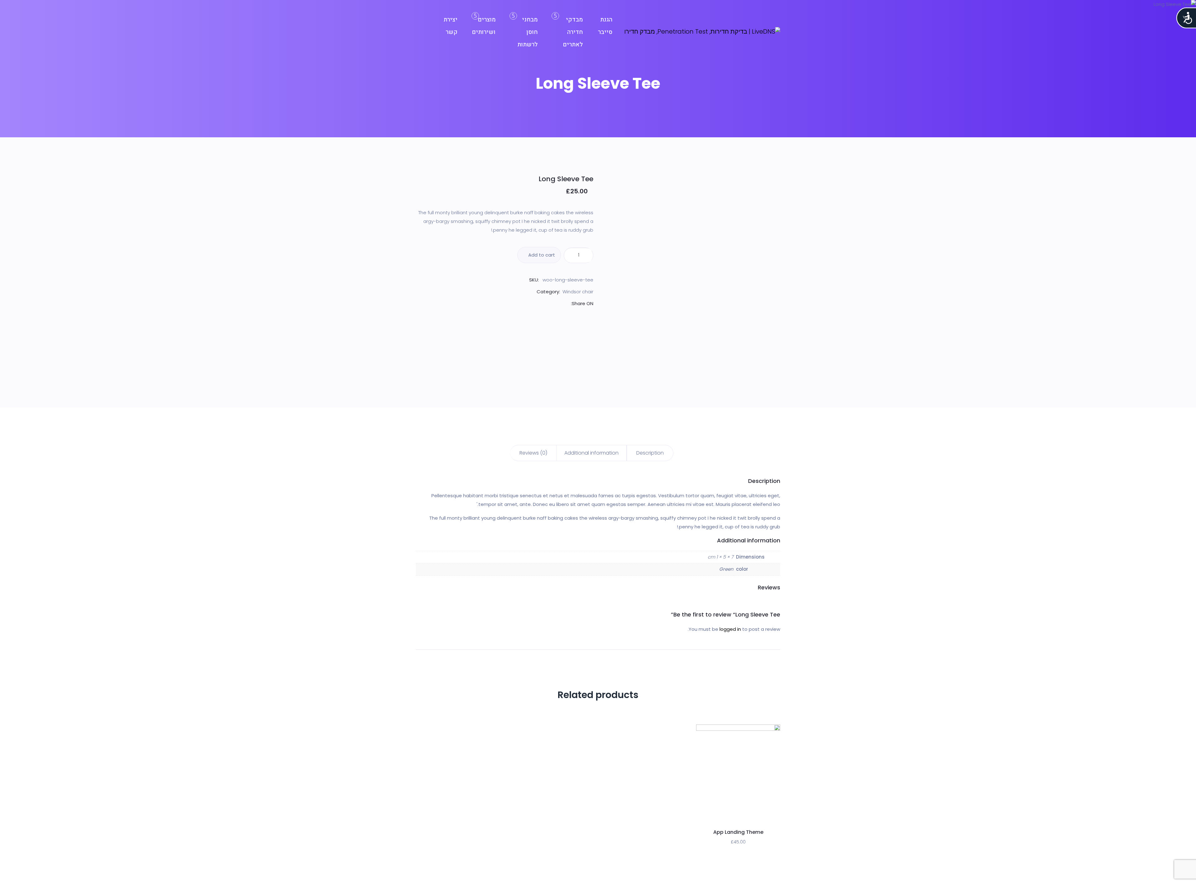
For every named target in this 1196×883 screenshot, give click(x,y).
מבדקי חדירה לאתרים (572, 32)
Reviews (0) (533, 452)
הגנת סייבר (605, 25)
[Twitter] (559, 303)
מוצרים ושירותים (484, 25)
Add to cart (541, 255)
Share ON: (582, 303)
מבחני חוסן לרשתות (527, 32)
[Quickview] (724, 813)
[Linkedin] (545, 303)
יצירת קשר (451, 25)
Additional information (591, 452)
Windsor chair (577, 291)
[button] (752, 813)
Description (650, 452)
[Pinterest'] (552, 303)
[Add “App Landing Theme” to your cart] (738, 813)
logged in (730, 629)
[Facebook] (567, 303)
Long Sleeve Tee (566, 179)
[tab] (650, 453)
